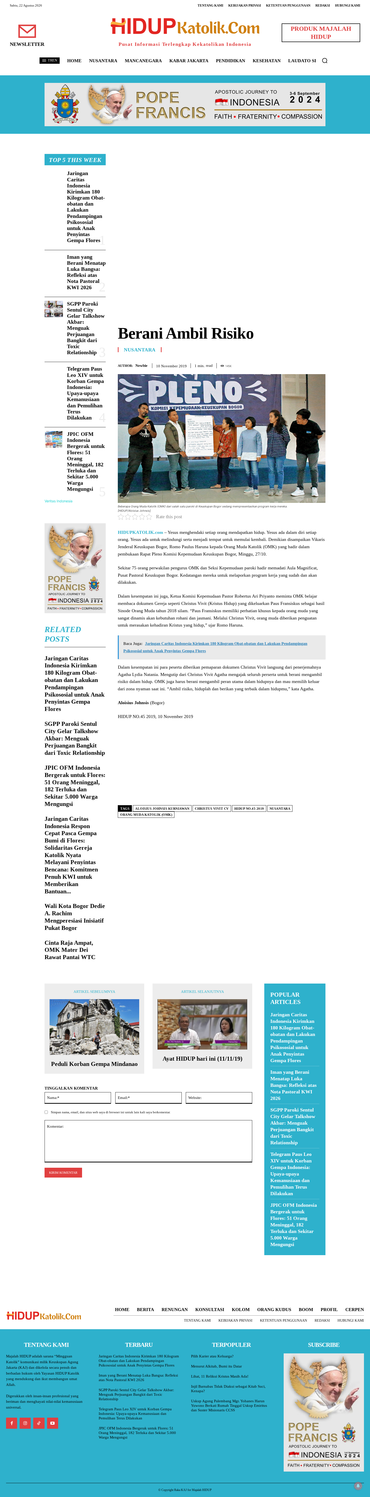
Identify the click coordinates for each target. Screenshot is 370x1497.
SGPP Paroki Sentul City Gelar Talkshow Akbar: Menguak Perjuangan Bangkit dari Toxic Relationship (86, 328)
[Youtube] (52, 1423)
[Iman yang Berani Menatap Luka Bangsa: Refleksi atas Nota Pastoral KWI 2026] (54, 262)
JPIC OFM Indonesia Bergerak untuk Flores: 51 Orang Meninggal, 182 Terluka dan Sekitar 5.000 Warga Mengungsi (86, 461)
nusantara (280, 808)
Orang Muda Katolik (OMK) (146, 815)
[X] (297, 365)
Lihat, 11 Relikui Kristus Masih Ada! (219, 1376)
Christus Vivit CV (212, 808)
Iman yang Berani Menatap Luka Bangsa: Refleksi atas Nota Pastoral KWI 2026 (86, 272)
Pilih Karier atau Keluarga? (212, 1356)
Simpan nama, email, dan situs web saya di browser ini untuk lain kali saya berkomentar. (110, 1112)
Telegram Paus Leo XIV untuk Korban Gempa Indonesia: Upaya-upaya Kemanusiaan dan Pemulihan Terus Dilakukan (85, 393)
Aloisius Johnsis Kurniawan (162, 808)
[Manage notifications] (358, 1486)
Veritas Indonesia (58, 501)
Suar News (274, 1258)
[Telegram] (320, 365)
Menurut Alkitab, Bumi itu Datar (216, 1366)
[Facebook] (286, 365)
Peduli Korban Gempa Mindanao (94, 1064)
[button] (325, 60)
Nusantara (140, 349)
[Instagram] (25, 1423)
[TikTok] (38, 1423)
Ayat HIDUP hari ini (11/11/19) (202, 1058)
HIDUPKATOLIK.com (140, 532)
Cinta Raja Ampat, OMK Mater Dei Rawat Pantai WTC (70, 950)
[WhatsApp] (309, 365)
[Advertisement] (221, 189)
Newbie (141, 366)
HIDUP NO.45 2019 (249, 808)
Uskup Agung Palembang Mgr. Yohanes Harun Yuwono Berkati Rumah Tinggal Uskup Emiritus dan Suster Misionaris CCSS (229, 1405)
